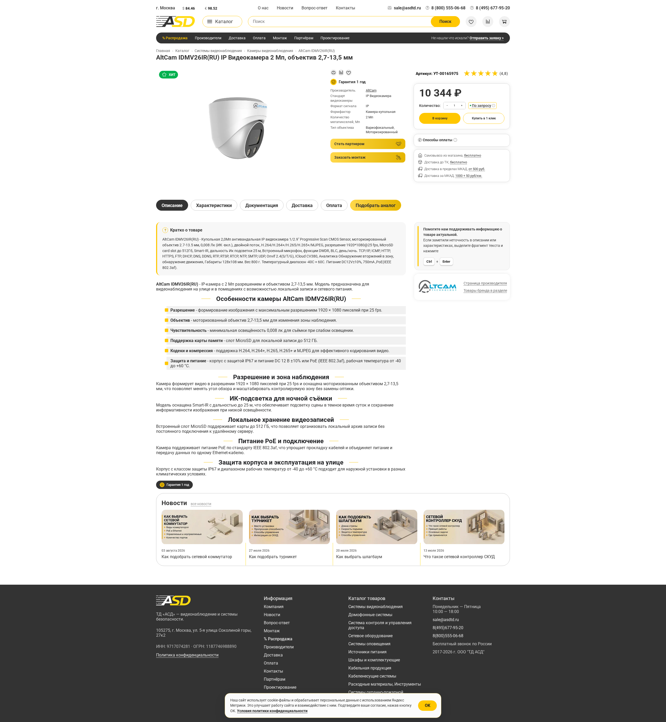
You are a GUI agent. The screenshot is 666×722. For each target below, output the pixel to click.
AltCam (371, 90)
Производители (208, 38)
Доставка (237, 38)
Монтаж (280, 38)
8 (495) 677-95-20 (493, 7)
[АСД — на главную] (175, 21)
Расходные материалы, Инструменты (384, 684)
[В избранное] (348, 72)
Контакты (345, 7)
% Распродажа (175, 38)
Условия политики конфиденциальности (272, 711)
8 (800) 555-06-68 (448, 7)
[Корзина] (504, 21)
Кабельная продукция (369, 668)
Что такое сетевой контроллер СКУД (459, 556)
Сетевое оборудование (370, 635)
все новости (201, 504)
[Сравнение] (487, 21)
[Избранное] (471, 21)
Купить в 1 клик (484, 118)
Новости (285, 7)
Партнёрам (303, 38)
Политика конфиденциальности (187, 655)
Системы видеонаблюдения (375, 606)
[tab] (172, 205)
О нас (263, 7)
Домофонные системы (370, 614)
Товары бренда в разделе (485, 290)
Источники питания (367, 651)
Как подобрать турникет (273, 556)
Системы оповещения (369, 643)
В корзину (439, 118)
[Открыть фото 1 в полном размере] (239, 130)
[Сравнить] (341, 72)
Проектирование (335, 38)
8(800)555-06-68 (448, 635)
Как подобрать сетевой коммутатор (197, 556)
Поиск (445, 21)
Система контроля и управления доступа (380, 625)
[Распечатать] (333, 72)
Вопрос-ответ (315, 7)
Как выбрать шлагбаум (359, 556)
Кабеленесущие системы (372, 676)
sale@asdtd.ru (407, 7)
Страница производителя (485, 283)
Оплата (259, 38)
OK (427, 705)
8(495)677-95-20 (448, 627)
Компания (274, 606)
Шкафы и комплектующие (374, 659)
